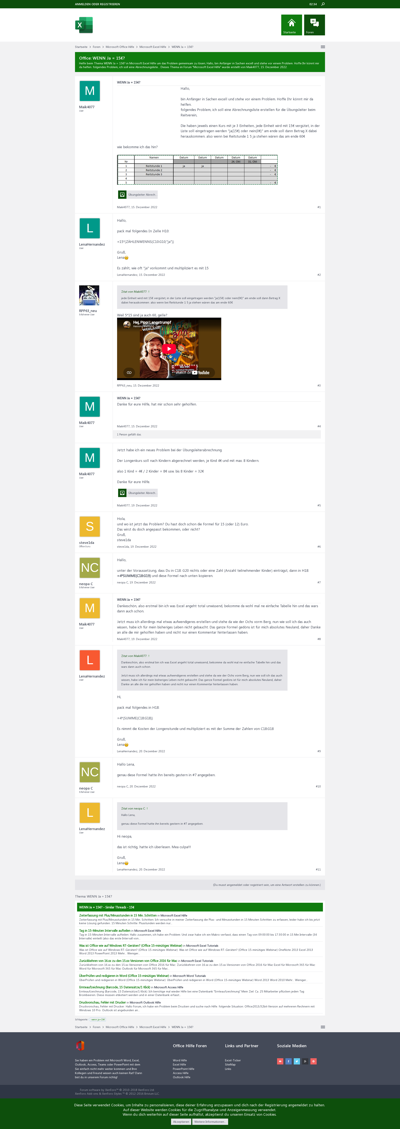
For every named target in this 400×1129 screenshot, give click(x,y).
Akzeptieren (181, 1122)
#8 (319, 639)
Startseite (289, 32)
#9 (319, 751)
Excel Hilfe (179, 1064)
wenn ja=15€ (98, 1019)
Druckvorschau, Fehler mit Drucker (102, 1002)
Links (228, 1069)
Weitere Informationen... (210, 1122)
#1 (319, 207)
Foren (310, 32)
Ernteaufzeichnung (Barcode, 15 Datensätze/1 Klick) (114, 987)
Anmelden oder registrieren (97, 4)
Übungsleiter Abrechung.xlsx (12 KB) (152, 493)
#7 (319, 582)
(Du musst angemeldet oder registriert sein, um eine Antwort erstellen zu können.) (267, 885)
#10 (318, 786)
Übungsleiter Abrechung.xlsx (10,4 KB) (153, 194)
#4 (319, 426)
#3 (319, 385)
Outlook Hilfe (181, 1077)
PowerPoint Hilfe (183, 1069)
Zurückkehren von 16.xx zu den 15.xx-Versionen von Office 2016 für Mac (128, 961)
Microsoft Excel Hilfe (207, 67)
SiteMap (230, 1064)
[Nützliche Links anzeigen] (323, 47)
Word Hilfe (180, 1060)
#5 (319, 505)
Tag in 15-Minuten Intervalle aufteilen (104, 930)
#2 (319, 275)
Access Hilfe (181, 1073)
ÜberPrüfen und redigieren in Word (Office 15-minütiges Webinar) (124, 976)
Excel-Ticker (233, 1060)
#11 (318, 869)
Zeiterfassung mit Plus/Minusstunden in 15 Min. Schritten (118, 915)
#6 (319, 546)
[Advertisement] (148, 112)
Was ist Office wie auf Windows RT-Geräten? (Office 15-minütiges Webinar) (130, 945)
